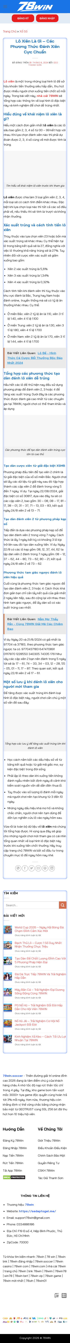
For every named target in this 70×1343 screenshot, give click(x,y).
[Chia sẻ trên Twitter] (32, 868)
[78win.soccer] (35, 7)
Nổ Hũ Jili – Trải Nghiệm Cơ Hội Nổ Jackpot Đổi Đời (37, 1022)
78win (40, 1257)
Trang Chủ (9, 31)
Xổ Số (23, 31)
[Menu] (5, 6)
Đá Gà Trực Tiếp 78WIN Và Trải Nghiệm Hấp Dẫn (40, 976)
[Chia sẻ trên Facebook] (25, 868)
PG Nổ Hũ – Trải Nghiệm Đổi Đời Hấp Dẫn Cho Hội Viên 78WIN (39, 1007)
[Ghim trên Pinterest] (45, 868)
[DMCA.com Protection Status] (14, 1177)
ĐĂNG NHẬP (47, 18)
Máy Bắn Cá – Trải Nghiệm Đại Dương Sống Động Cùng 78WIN (39, 991)
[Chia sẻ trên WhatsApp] (18, 868)
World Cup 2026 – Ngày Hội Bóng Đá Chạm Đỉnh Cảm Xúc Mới (39, 929)
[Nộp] (62, 905)
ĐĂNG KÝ (23, 18)
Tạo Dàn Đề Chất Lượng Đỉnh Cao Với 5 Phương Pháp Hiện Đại (40, 960)
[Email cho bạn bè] (38, 868)
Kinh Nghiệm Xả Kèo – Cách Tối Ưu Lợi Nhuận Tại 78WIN (40, 1038)
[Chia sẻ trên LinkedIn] (52, 868)
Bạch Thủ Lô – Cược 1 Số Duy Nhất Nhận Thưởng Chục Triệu (38, 944)
